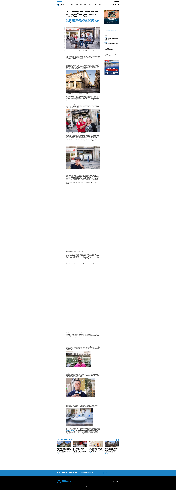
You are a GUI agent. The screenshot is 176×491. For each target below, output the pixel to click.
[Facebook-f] (112, 4)
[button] (64, 49)
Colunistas (105, 37)
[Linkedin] (118, 4)
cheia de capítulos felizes (70, 430)
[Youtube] (115, 4)
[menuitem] (73, 4)
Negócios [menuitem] (89, 4)
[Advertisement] (87, 462)
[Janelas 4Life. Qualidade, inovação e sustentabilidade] (111, 74)
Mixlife (94, 486)
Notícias (106, 8)
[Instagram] (114, 4)
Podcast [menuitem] (81, 4)
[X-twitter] (117, 4)
